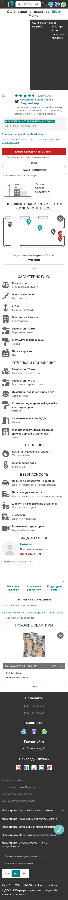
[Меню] (5, 4)
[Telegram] (50, 4)
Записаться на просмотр (34, 151)
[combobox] (31, 4)
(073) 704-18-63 (30, 554)
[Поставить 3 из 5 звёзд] (25, 96)
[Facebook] (26, 767)
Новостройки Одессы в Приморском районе (29, 826)
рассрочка (48, 139)
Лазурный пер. (30, 103)
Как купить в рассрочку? (34, 588)
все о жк (36, 139)
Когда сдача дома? (54, 588)
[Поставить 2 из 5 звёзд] (20, 96)
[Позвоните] (44, 4)
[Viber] (57, 4)
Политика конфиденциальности (23, 856)
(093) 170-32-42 (34, 706)
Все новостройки (12, 780)
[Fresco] (12, 4)
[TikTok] (49, 767)
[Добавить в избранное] (60, 218)
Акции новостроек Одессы (18, 801)
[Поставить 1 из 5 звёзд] (16, 96)
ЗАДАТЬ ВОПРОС (34, 170)
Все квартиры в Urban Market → (22, 134)
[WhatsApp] (63, 4)
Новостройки (37, 612)
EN (24, 873)
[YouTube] (19, 767)
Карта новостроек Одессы (18, 787)
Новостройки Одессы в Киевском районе (27, 810)
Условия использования (18, 863)
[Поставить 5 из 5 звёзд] (33, 96)
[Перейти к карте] (7, 99)
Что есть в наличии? (13, 588)
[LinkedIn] (41, 767)
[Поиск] (18, 4)
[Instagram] (34, 767)
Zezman (40, 184)
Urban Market (56, 612)
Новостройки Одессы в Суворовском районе (29, 835)
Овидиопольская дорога (36, 99)
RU (16, 873)
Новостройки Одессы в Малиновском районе (30, 818)
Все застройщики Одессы (18, 794)
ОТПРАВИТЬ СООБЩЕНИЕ (34, 599)
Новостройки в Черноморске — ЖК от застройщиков (25, 844)
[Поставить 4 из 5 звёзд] (29, 96)
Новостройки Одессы (14, 612)
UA (7, 873)
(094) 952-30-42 (34, 713)
